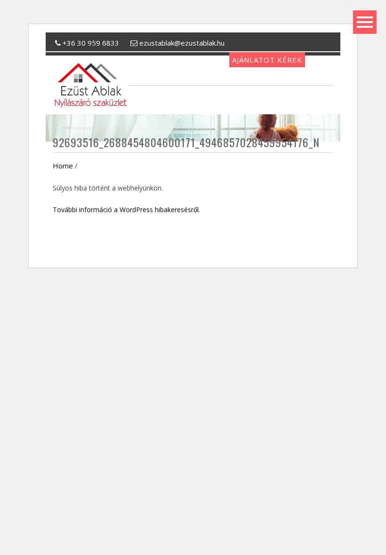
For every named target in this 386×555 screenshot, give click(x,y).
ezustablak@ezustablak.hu (181, 43)
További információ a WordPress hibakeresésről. (126, 209)
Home (63, 165)
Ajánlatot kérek (267, 59)
